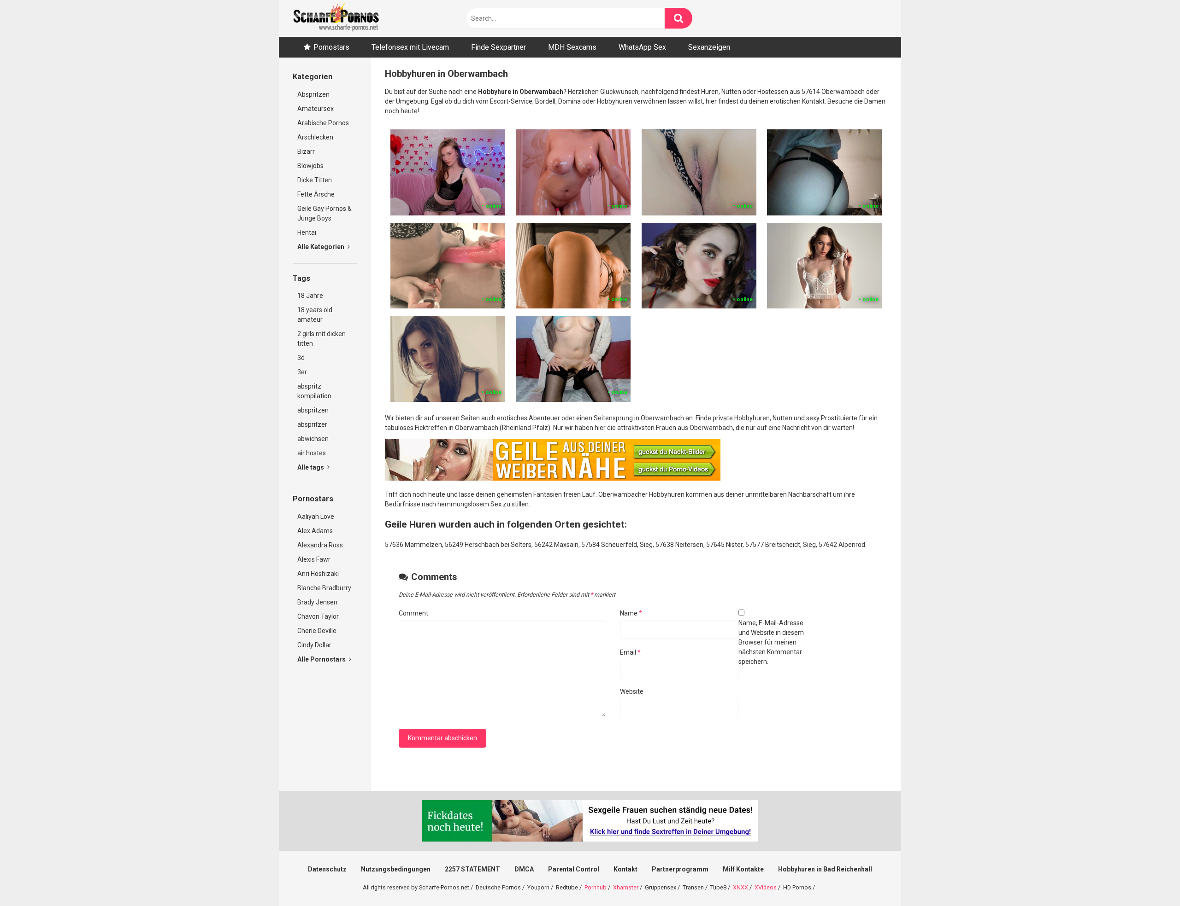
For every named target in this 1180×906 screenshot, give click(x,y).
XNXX (740, 887)
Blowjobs (310, 165)
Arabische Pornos (323, 123)
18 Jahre (310, 295)
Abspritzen (313, 94)
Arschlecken (315, 137)
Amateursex (315, 108)
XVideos (766, 887)
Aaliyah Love (315, 516)
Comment (413, 613)
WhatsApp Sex (642, 47)
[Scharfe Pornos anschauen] (336, 18)
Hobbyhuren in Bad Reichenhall (825, 869)
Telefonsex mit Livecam (410, 47)
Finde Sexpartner (498, 47)
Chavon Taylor (318, 616)
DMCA (524, 869)
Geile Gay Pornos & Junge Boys (324, 213)
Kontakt (625, 869)
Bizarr (306, 151)
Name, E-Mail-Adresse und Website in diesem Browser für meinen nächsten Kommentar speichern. (771, 642)
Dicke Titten (314, 180)
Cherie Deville (316, 630)
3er (302, 372)
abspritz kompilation (314, 391)
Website (631, 691)
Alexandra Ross (320, 545)
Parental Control (573, 869)
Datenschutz (327, 869)
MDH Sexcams (572, 47)
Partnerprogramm (680, 869)
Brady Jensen (317, 602)
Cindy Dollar (314, 645)
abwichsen (313, 438)
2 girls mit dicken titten (321, 338)
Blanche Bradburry (324, 588)
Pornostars (331, 47)
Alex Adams (315, 530)
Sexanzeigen (709, 47)
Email (630, 652)
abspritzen (313, 410)
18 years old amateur (314, 314)
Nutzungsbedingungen (396, 869)
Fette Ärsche (316, 194)
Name (631, 613)
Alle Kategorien (321, 246)
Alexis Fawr (313, 559)
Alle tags (311, 467)
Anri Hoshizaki (318, 573)
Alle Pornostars (322, 659)
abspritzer (312, 424)
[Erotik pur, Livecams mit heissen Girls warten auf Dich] (552, 478)
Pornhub (595, 887)
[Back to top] (1149, 878)
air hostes (311, 453)
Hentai (306, 232)
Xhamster (625, 887)
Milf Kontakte (743, 869)
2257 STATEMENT (472, 869)
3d (301, 357)
